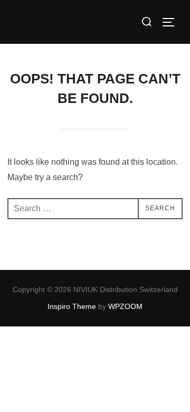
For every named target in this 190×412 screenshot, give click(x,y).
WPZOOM (125, 306)
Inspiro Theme (72, 306)
